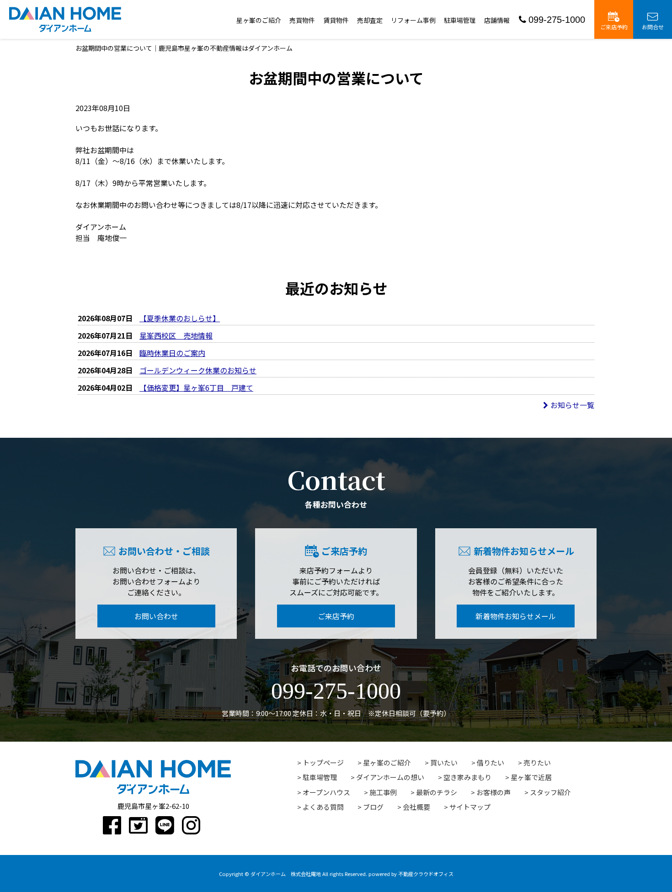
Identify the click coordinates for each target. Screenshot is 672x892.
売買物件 (302, 20)
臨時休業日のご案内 (172, 352)
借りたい (490, 762)
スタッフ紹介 (550, 792)
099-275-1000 (556, 20)
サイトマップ (470, 807)
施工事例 (383, 792)
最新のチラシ (436, 792)
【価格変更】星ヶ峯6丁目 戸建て (196, 387)
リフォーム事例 (413, 20)
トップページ (323, 762)
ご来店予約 (614, 27)
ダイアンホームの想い (390, 777)
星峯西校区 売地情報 (176, 335)
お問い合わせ (156, 616)
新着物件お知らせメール (515, 616)
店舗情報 (497, 20)
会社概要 (416, 807)
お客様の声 (493, 792)
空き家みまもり (467, 777)
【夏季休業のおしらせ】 (179, 318)
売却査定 (370, 20)
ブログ (373, 807)
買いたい (444, 762)
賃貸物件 (336, 20)
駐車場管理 (460, 20)
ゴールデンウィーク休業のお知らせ (197, 370)
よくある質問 (323, 807)
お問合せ (653, 27)
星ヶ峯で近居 (531, 777)
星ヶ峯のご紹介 (258, 20)
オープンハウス (326, 792)
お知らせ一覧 (572, 404)
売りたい (537, 762)
